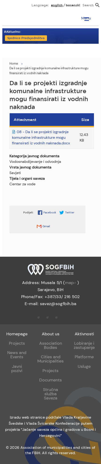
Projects (17, 343)
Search (88, 5)
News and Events (16, 355)
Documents (50, 380)
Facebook (49, 212)
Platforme (84, 357)
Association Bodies (50, 345)
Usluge (84, 366)
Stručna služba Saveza (50, 394)
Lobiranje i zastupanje (84, 345)
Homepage (16, 334)
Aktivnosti (84, 334)
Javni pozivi (16, 368)
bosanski (73, 5)
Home (13, 64)
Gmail (46, 226)
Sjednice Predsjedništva (26, 38)
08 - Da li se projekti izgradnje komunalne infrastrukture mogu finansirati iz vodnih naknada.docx (41, 137)
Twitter (69, 212)
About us (50, 334)
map (69, 282)
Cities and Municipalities (50, 359)
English (57, 5)
